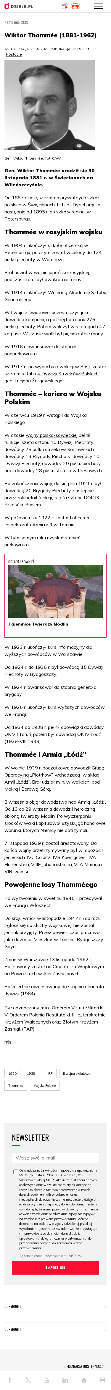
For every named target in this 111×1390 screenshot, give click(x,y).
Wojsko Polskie (45, 1086)
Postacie (14, 54)
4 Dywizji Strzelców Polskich (68, 373)
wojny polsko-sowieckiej (52, 435)
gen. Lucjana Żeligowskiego (33, 381)
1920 (12, 1073)
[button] (105, 1307)
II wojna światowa (76, 1073)
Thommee (15, 1086)
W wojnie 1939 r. (22, 768)
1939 (31, 1073)
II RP (49, 1073)
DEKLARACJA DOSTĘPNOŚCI (84, 1366)
